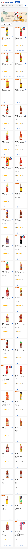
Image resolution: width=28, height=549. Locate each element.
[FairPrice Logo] (6, 2)
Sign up (11, 2)
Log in (17, 2)
